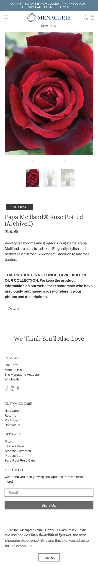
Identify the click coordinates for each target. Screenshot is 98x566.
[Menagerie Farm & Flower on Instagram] (12, 390)
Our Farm (11, 365)
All (55, 26)
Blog (8, 441)
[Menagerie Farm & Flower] (49, 17)
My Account (13, 420)
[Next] (63, 162)
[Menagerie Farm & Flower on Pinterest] (17, 390)
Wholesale (12, 379)
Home (45, 26)
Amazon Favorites (18, 451)
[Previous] (34, 162)
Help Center (13, 410)
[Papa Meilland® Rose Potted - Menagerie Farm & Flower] (49, 93)
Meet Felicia (13, 370)
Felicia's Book (14, 446)
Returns (10, 415)
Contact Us (12, 425)
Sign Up (49, 505)
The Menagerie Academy (23, 374)
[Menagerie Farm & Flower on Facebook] (7, 390)
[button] (49, 308)
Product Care (14, 455)
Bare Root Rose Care (20, 460)
